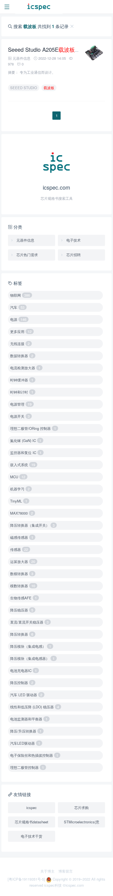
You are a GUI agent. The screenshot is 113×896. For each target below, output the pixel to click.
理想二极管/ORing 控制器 (33, 428)
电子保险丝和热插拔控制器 (34, 755)
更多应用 (21, 331)
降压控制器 (21, 682)
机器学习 (20, 488)
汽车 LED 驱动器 (26, 694)
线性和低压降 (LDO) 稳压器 (34, 706)
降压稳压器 (21, 610)
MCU (17, 476)
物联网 (20, 295)
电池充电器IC (23, 670)
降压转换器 (21, 634)
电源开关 (20, 416)
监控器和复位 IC (25, 452)
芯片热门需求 (26, 254)
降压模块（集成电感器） (32, 658)
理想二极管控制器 (27, 767)
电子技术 (73, 240)
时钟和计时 (21, 392)
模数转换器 (22, 585)
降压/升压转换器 (25, 731)
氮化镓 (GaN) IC (25, 440)
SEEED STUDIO (23, 87)
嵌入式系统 (22, 464)
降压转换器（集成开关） (32, 525)
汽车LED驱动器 (25, 743)
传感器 (19, 549)
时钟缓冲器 (21, 380)
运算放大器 (22, 561)
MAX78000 (21, 513)
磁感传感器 (21, 537)
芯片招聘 (73, 254)
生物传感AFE (23, 597)
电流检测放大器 (25, 367)
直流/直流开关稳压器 (29, 622)
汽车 (17, 307)
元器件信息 (24, 240)
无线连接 (20, 343)
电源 (18, 319)
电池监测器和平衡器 (28, 719)
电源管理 (21, 404)
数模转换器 (21, 573)
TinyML (18, 501)
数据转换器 (21, 355)
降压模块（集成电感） (30, 646)
